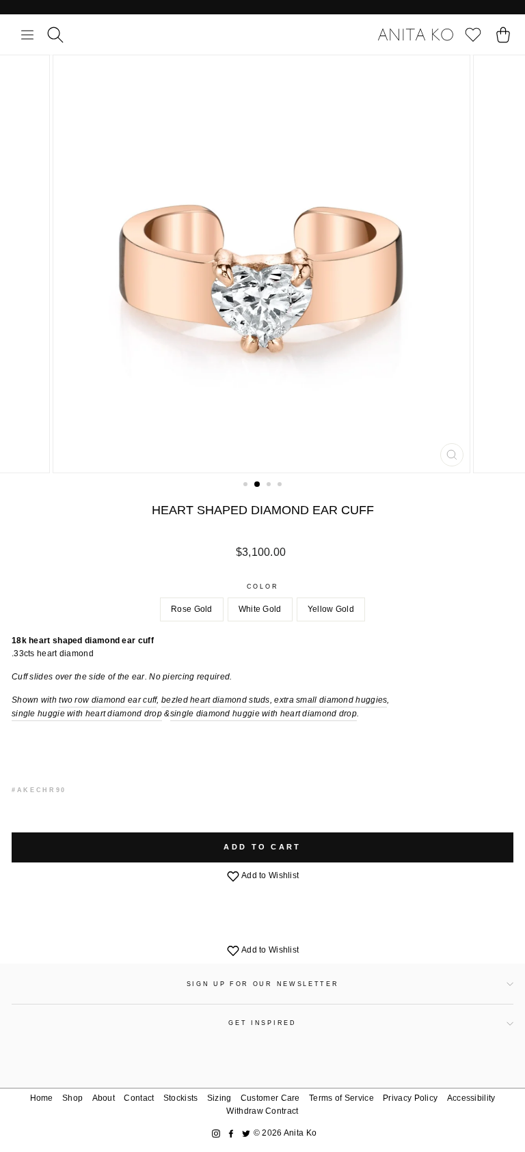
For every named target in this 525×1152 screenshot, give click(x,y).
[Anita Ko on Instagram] (216, 1133)
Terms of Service (341, 1098)
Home (41, 1098)
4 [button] (281, 485)
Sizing (219, 1098)
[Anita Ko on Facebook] (231, 1133)
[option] (263, 264)
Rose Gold (192, 609)
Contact (139, 1098)
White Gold (260, 609)
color (262, 586)
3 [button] (270, 485)
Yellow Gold (331, 609)
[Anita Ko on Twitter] (246, 1133)
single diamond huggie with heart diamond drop (263, 713)
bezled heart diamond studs (215, 700)
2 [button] (257, 484)
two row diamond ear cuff (108, 700)
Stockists (180, 1098)
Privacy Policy (410, 1098)
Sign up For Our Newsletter (263, 984)
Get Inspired (262, 1023)
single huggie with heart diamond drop (87, 713)
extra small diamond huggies (330, 700)
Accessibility (471, 1098)
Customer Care (270, 1098)
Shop (72, 1098)
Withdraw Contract (262, 1111)
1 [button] (246, 485)
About (104, 1098)
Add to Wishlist (269, 875)
